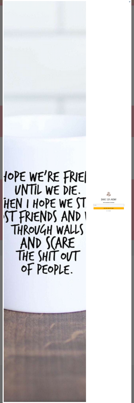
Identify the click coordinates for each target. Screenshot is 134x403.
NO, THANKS (109, 210)
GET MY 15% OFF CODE (109, 208)
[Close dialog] (129, 1)
